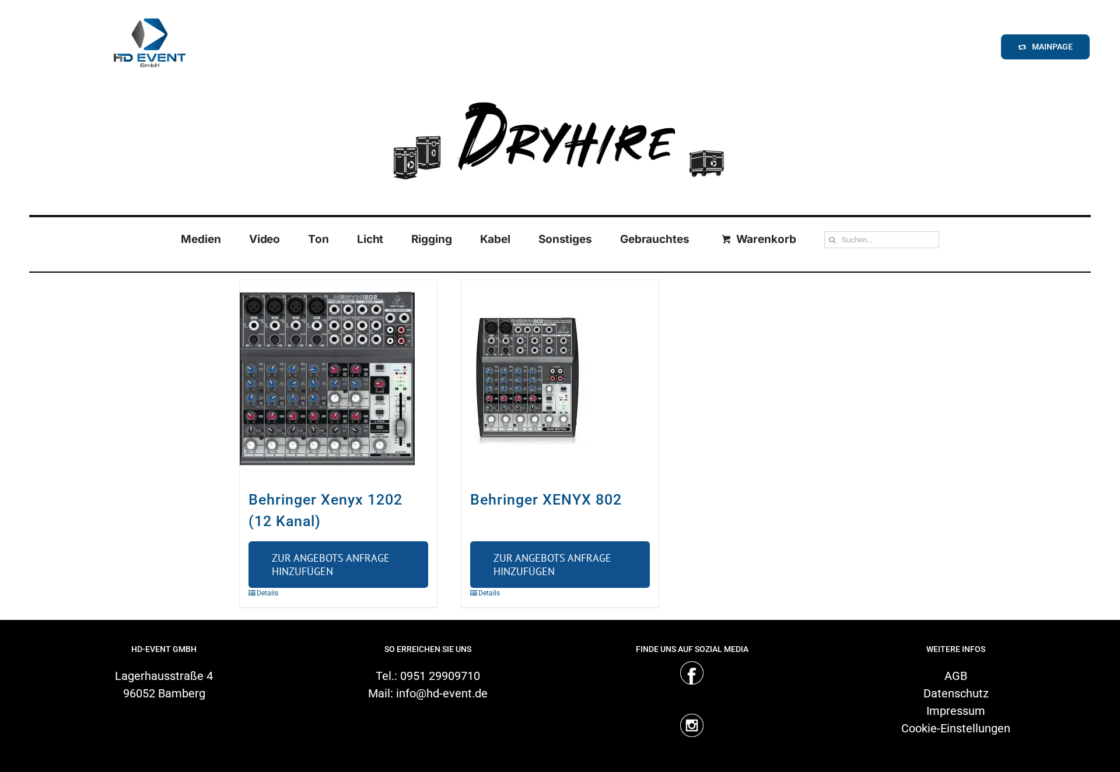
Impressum (955, 711)
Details (267, 593)
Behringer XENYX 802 (546, 499)
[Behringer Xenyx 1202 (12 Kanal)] (338, 378)
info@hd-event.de (442, 693)
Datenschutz (956, 693)
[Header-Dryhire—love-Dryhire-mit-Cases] (560, 93)
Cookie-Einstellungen (955, 728)
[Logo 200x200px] (149, 14)
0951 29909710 (440, 676)
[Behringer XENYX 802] (560, 378)
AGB (955, 676)
